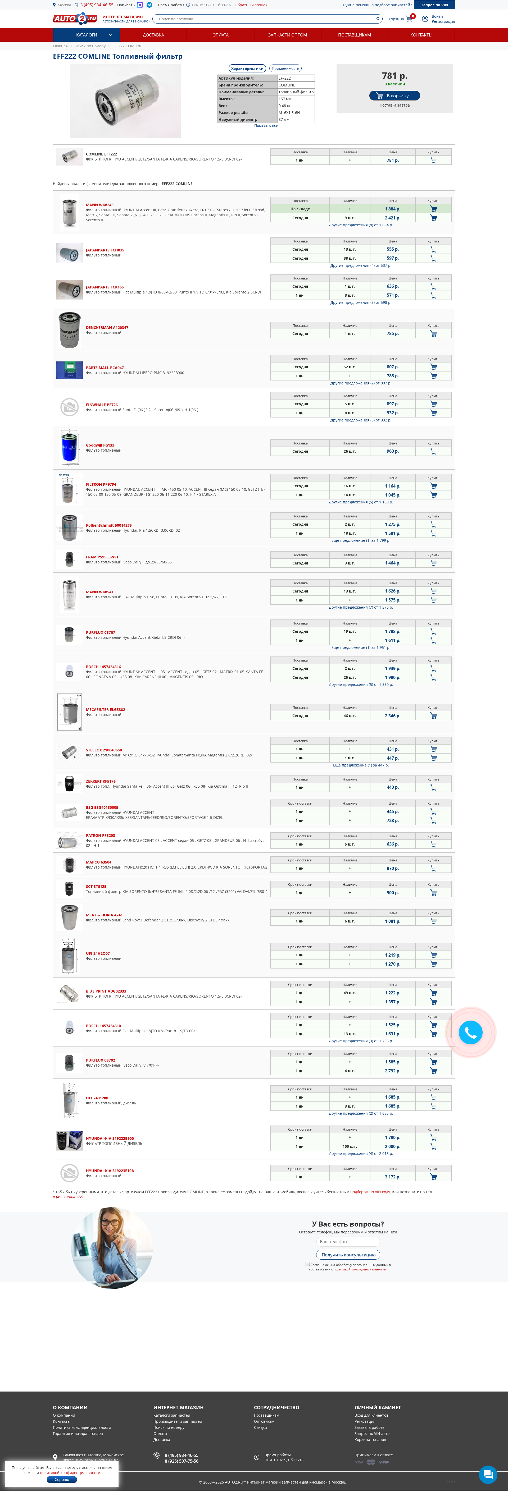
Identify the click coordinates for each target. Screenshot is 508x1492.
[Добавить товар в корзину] (433, 160)
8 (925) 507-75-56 (181, 1461)
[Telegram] (150, 6)
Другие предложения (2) (361, 382)
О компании (64, 1415)
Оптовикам (264, 1421)
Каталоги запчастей (171, 1415)
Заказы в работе (369, 1427)
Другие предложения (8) (361, 224)
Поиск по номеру (168, 1427)
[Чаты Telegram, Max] (488, 1475)
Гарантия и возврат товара (78, 1433)
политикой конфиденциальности (360, 1269)
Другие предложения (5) (361, 501)
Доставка (153, 35)
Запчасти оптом (287, 35)
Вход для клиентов (371, 1415)
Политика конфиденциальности (82, 1427)
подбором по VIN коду (370, 1191)
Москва (64, 4)
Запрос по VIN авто (372, 1433)
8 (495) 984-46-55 (97, 4)
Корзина (396, 18)
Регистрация (443, 21)
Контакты (421, 35)
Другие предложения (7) (361, 607)
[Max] (140, 6)
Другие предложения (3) (361, 302)
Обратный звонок (251, 4)
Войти (437, 16)
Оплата (220, 35)
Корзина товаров (370, 1439)
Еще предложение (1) (361, 540)
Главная (60, 45)
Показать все (266, 125)
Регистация (365, 1421)
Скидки (260, 1427)
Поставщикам (354, 35)
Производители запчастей (177, 1421)
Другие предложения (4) (361, 265)
